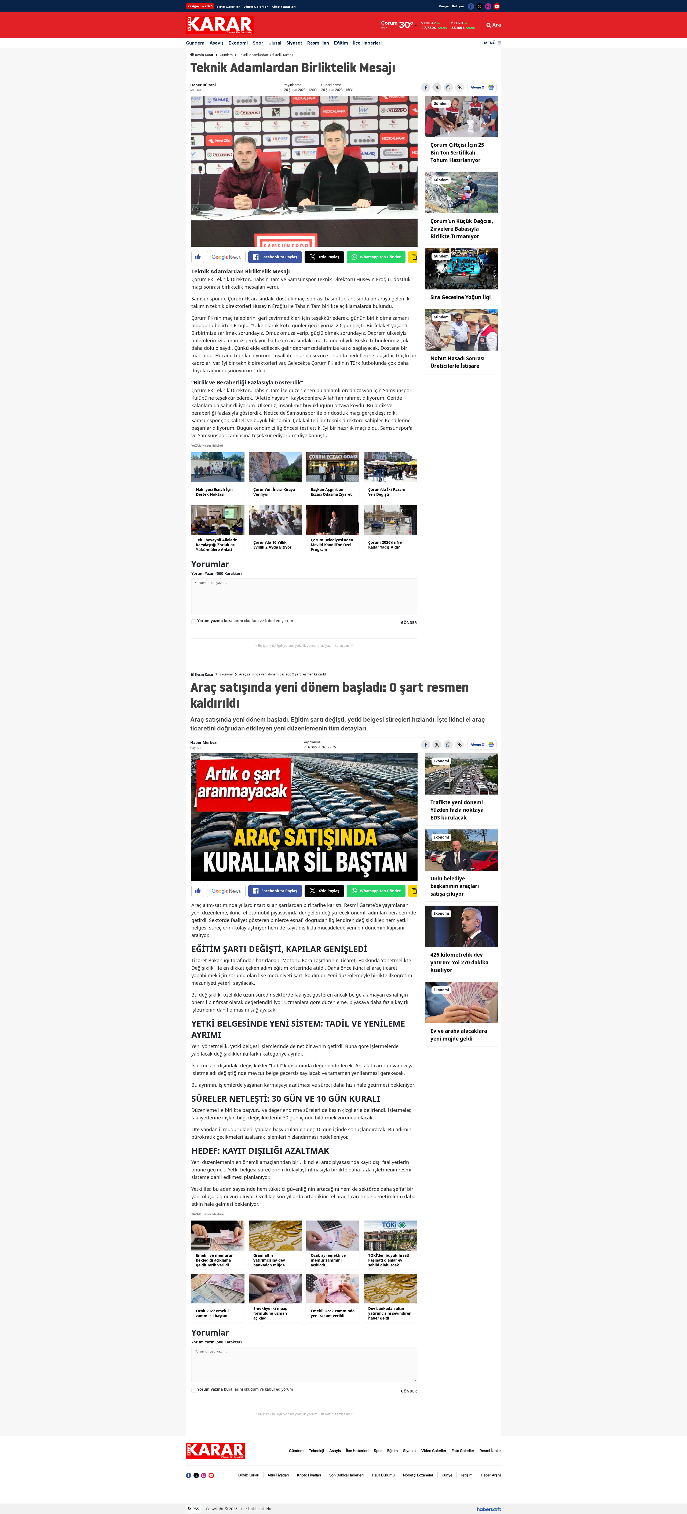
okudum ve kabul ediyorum (245, 620)
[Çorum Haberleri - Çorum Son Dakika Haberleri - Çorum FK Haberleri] (215, 1450)
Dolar (430, 23)
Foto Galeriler (228, 6)
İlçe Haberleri (367, 43)
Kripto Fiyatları (309, 1475)
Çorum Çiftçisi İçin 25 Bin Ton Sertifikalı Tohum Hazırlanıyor (457, 152)
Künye (444, 6)
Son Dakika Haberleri (346, 1475)
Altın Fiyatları (278, 1475)
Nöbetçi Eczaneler (418, 1475)
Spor (258, 43)
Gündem (195, 43)
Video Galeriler (255, 6)
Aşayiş (217, 43)
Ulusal (274, 43)
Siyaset (294, 43)
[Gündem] (462, 116)
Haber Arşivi (491, 1475)
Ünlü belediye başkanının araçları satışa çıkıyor (454, 886)
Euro (458, 23)
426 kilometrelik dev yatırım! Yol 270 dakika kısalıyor (459, 962)
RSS (195, 1508)
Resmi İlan (318, 43)
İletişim (458, 6)
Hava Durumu (383, 1475)
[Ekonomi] (462, 773)
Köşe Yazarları (283, 6)
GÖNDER (409, 622)
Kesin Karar (203, 55)
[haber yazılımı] (489, 1509)
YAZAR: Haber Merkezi (207, 1214)
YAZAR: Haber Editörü (207, 445)
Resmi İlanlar (490, 1450)
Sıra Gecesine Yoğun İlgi (460, 297)
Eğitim (341, 43)
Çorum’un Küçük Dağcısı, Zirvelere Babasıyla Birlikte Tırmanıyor (461, 229)
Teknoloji (316, 1450)
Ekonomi (238, 43)
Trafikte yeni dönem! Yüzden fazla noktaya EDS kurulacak (457, 810)
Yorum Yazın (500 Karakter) (216, 573)
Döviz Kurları (248, 1475)
